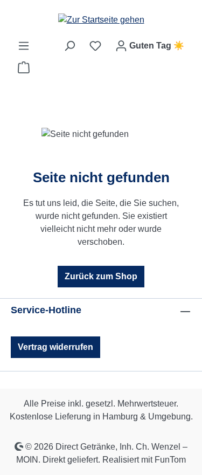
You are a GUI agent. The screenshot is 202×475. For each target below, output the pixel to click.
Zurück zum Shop (101, 276)
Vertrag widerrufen (55, 347)
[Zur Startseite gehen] (101, 19)
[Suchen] (69, 46)
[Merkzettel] (95, 46)
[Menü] (24, 46)
